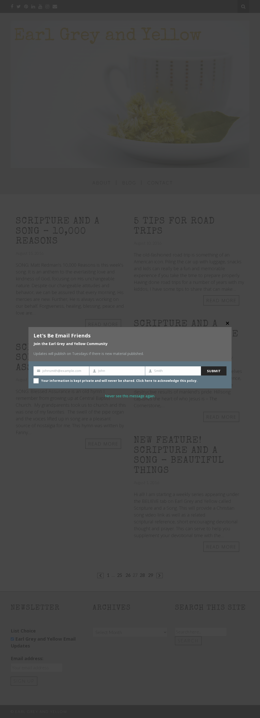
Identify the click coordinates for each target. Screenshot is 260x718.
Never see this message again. (130, 396)
